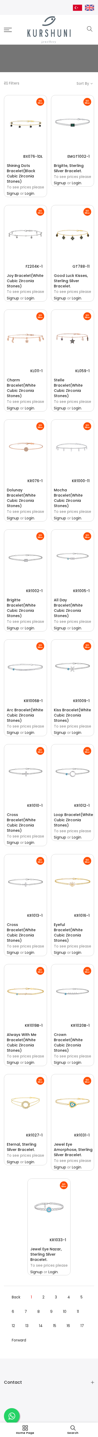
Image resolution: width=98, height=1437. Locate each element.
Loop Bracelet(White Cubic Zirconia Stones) (73, 820)
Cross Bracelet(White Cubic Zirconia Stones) (21, 822)
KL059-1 (82, 370)
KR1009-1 (81, 700)
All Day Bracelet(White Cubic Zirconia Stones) (68, 607)
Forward (19, 1340)
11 (78, 1311)
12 (13, 1325)
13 (26, 1325)
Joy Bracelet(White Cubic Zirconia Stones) (25, 281)
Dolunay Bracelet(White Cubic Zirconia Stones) (21, 497)
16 (68, 1325)
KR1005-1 (81, 590)
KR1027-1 (34, 1135)
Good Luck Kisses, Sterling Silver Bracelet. (71, 281)
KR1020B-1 (80, 1025)
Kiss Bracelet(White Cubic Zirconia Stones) (72, 715)
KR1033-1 (58, 1240)
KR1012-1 (82, 805)
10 (64, 1311)
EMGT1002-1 (78, 156)
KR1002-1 (34, 590)
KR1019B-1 (34, 1025)
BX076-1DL (33, 156)
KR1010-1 (35, 805)
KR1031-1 (82, 1135)
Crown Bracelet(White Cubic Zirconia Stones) (68, 1042)
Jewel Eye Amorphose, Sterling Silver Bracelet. (73, 1149)
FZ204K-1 (34, 266)
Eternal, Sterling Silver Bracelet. (21, 1147)
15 (54, 1325)
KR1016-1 (82, 915)
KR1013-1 (35, 915)
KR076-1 (35, 480)
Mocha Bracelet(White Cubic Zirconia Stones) (68, 497)
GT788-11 (81, 266)
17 (82, 1325)
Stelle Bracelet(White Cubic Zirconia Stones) (68, 387)
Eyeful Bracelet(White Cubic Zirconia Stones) (68, 932)
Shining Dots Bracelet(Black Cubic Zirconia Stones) (21, 173)
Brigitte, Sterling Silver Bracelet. (69, 168)
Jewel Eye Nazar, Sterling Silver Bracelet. (46, 1254)
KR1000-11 (81, 480)
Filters (14, 83)
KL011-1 (36, 370)
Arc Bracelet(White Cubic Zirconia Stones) (25, 715)
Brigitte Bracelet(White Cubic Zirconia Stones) (21, 607)
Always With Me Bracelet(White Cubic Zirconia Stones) (21, 1042)
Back (16, 1297)
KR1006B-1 (33, 700)
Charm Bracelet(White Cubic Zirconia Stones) (21, 387)
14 (41, 1325)
